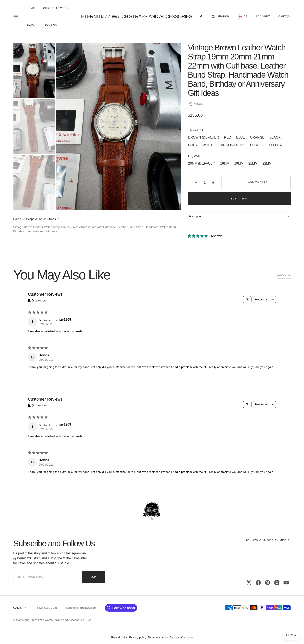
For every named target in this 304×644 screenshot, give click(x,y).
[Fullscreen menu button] (15, 16)
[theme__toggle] (201, 16)
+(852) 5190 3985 (46, 607)
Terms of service (158, 637)
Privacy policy (137, 637)
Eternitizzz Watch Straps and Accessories (57, 619)
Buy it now (239, 198)
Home (17, 219)
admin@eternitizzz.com (81, 607)
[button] (220, 16)
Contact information (181, 637)
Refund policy (119, 637)
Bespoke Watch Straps (41, 219)
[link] (152, 511)
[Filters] (247, 299)
